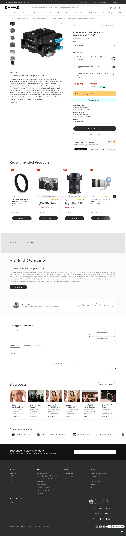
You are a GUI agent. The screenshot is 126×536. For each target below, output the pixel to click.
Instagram (13, 479)
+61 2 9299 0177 (116, 2)
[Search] (30, 8)
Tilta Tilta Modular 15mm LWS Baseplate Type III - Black (93, 74)
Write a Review (102, 332)
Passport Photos (96, 482)
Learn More (94, 149)
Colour (75, 41)
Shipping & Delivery (43, 487)
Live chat (106, 305)
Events (93, 485)
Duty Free (67, 479)
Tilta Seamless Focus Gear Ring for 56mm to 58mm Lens (91, 58)
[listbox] (94, 45)
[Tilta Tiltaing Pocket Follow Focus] (113, 67)
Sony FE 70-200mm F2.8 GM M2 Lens (100, 200)
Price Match (40, 493)
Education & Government (99, 473)
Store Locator (41, 485)
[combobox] (64, 8)
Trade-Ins (94, 479)
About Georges (68, 473)
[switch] (12, 62)
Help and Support (84, 2)
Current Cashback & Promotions (47, 476)
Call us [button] (87, 305)
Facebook (13, 473)
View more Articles (106, 384)
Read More (13, 103)
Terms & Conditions (44, 526)
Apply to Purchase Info (108, 149)
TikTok (12, 482)
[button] (12, 8)
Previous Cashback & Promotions (47, 479)
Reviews (30, 243)
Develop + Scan (96, 476)
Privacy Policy (33, 526)
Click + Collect (68, 476)
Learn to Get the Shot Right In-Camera (54, 407)
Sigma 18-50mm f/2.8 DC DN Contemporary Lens (74, 204)
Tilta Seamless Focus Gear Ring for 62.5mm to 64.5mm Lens (21, 201)
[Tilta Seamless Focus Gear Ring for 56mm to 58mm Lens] (113, 59)
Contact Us (40, 482)
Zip (11, 505)
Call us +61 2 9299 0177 (103, 508)
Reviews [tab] (12, 353)
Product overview (17, 243)
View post (15, 416)
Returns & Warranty (43, 490)
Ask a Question (102, 338)
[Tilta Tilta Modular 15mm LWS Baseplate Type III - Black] (113, 75)
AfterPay (12, 502)
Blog (92, 487)
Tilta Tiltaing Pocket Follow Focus (88, 66)
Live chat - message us (102, 513)
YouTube (12, 476)
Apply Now (81, 149)
